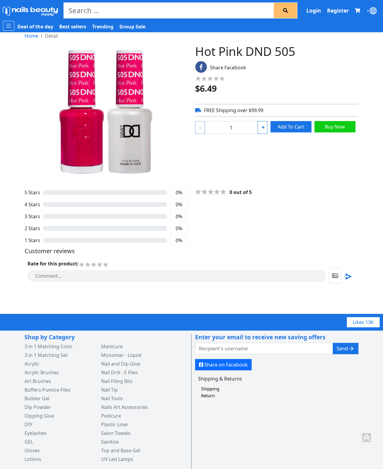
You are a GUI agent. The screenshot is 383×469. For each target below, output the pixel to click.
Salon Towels (115, 433)
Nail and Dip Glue (120, 363)
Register (338, 10)
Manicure (112, 346)
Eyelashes (36, 433)
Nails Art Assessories (124, 407)
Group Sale (132, 26)
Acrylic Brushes (42, 372)
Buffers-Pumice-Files (48, 389)
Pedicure (111, 416)
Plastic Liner (114, 424)
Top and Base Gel (120, 450)
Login (313, 10)
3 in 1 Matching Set (46, 355)
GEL (29, 442)
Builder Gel (37, 398)
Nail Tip (109, 389)
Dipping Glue (39, 416)
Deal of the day (35, 26)
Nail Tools (112, 398)
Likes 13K (363, 322)
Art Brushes (38, 381)
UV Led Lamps (117, 459)
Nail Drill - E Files (119, 372)
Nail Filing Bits (117, 381)
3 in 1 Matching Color (49, 346)
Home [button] (31, 36)
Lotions (33, 459)
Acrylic (32, 363)
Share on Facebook (226, 364)
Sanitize (110, 442)
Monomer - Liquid (121, 355)
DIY (28, 424)
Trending (102, 26)
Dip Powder (38, 407)
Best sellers (72, 26)
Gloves (32, 450)
